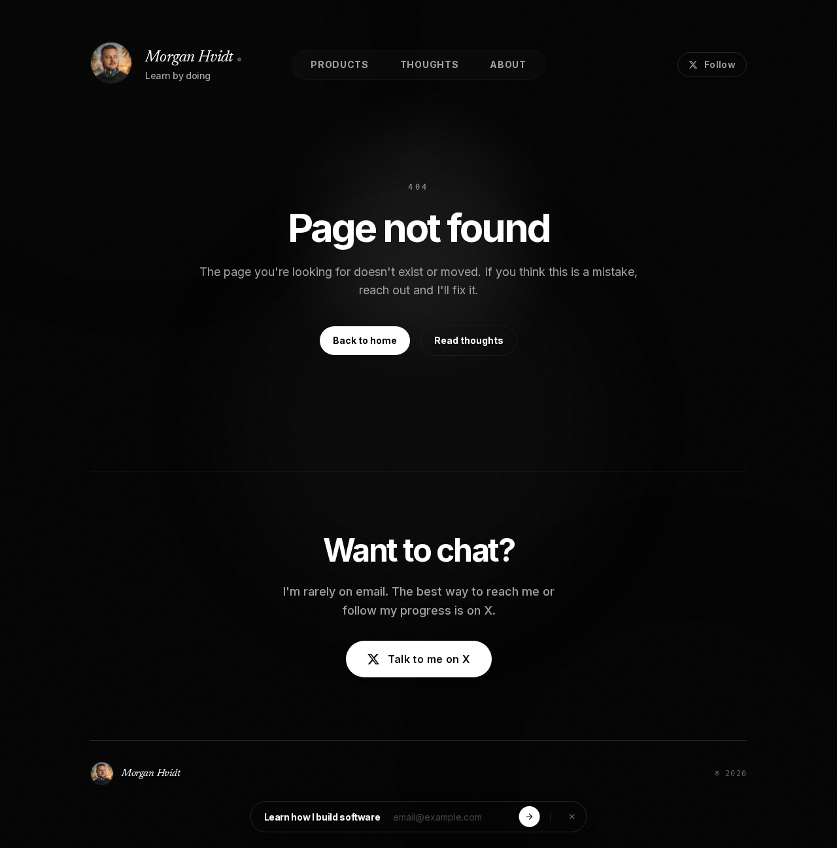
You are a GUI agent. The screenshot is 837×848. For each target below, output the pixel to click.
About (508, 64)
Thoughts (429, 64)
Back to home (365, 340)
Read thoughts (469, 340)
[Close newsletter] (571, 816)
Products (340, 64)
